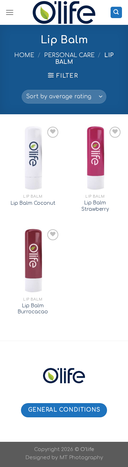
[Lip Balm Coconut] (32, 158)
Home (24, 55)
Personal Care (69, 55)
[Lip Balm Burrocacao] (32, 260)
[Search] (116, 12)
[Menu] (9, 12)
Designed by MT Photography (64, 457)
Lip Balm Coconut (33, 203)
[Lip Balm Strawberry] (95, 158)
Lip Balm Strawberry (95, 206)
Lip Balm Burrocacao (33, 309)
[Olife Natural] (64, 12)
